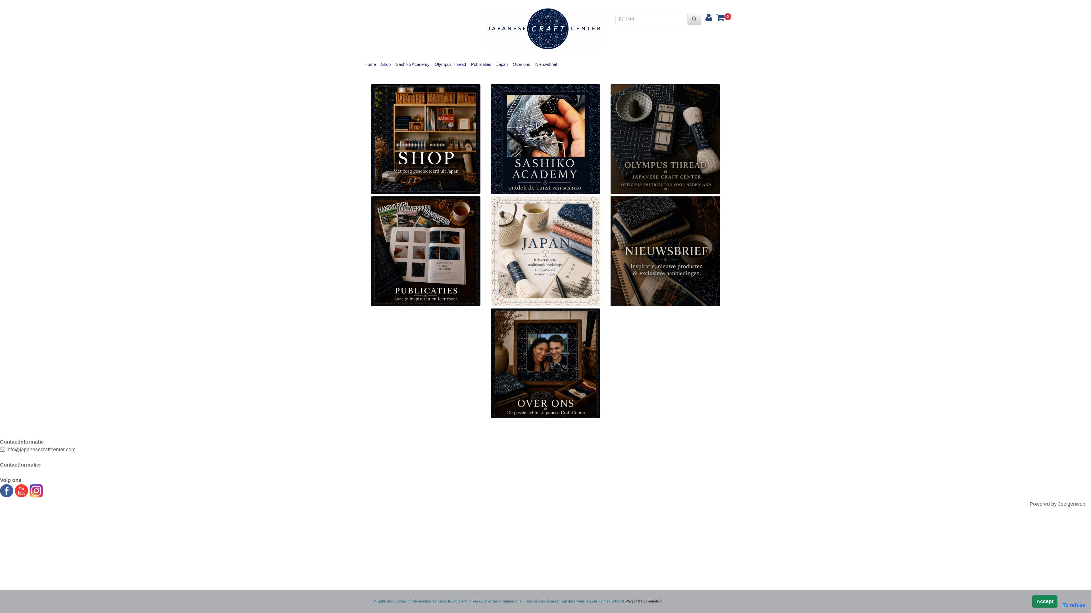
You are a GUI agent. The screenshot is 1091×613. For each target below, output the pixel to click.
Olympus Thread (450, 64)
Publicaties (481, 64)
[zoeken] (694, 19)
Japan (502, 64)
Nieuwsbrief (546, 64)
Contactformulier (20, 465)
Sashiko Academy (413, 64)
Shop (386, 64)
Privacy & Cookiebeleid (644, 601)
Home (370, 64)
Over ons (521, 64)
